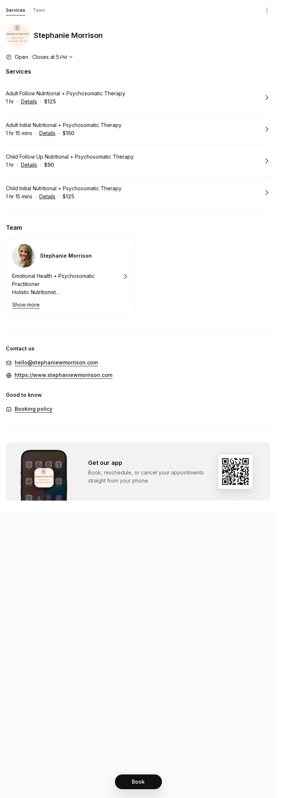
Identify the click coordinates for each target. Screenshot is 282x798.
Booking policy (34, 409)
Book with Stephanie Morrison (70, 276)
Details (29, 101)
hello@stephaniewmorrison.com (56, 362)
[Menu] (267, 10)
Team (39, 10)
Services (15, 10)
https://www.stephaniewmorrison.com (63, 375)
